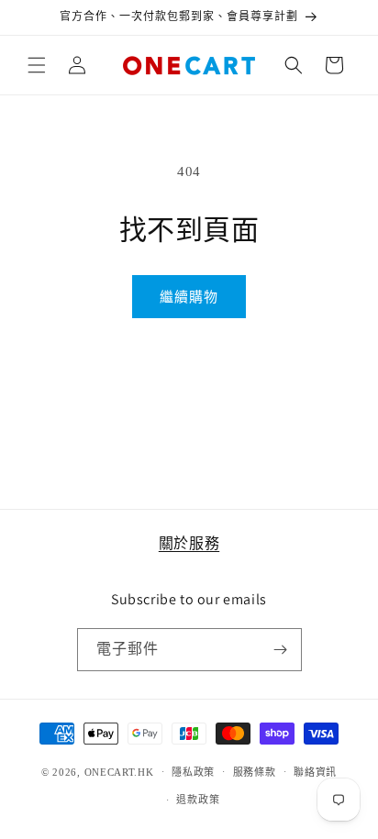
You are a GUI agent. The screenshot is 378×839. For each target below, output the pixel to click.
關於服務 (189, 543)
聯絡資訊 (315, 772)
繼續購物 (189, 297)
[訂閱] (281, 649)
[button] (37, 65)
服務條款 (254, 772)
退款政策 (197, 799)
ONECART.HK (119, 771)
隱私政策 (193, 772)
